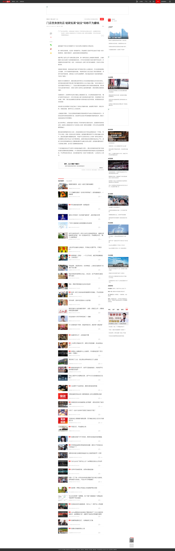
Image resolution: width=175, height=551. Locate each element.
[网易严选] (146, 1)
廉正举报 (111, 549)
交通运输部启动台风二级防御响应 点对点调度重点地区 (85, 394)
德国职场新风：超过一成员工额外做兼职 (81, 184)
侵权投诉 (115, 549)
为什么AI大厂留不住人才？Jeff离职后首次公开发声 (86, 461)
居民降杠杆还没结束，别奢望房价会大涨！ (118, 43)
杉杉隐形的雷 (111, 142)
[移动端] (137, 1)
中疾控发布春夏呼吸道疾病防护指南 (116, 335)
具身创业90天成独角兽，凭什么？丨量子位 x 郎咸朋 (87, 504)
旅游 (118, 309)
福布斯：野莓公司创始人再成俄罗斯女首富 (84, 488)
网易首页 (13, 1)
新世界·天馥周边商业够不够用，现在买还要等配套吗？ (75, 166)
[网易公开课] (141, 1)
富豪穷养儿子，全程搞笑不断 (80, 335)
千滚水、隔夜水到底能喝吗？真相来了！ (117, 329)
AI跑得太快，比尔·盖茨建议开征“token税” (117, 146)
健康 (127, 309)
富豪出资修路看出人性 (78, 528)
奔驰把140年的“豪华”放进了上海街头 (116, 273)
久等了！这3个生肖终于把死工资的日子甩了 (82, 410)
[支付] (150, 1)
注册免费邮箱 (163, 1)
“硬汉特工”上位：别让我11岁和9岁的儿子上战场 (83, 359)
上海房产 (110, 27)
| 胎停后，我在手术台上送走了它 (117, 288)
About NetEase (73, 549)
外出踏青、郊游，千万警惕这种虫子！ (117, 326)
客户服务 (90, 549)
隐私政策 (94, 549)
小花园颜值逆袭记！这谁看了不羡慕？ (117, 49)
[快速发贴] (51, 33)
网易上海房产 (53, 19)
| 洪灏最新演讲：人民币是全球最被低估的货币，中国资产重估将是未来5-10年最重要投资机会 (117, 300)
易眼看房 (101, 167)
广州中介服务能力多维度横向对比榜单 (80, 223)
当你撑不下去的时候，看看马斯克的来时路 (84, 386)
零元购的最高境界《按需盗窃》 (80, 204)
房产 (114, 309)
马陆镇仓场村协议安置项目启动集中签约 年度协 (118, 46)
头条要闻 (110, 77)
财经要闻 (110, 129)
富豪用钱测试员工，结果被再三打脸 (82, 520)
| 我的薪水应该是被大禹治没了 (116, 291)
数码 (122, 309)
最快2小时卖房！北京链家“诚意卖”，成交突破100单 (84, 215)
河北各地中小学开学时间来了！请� (80, 316)
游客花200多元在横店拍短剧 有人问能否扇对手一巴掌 (85, 453)
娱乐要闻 (110, 193)
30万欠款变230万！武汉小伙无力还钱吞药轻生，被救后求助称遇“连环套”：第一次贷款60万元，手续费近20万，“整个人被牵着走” (86, 235)
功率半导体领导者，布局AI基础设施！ (82, 469)
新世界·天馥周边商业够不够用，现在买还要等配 (118, 40)
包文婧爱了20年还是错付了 (114, 207)
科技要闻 (110, 223)
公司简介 (78, 549)
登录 (158, 1)
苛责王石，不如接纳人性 (78, 426)
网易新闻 (113, 19)
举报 (103, 26)
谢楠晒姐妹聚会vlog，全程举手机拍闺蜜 (117, 214)
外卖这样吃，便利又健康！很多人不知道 (117, 332)
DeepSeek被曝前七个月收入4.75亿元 (117, 245)
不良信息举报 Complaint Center (103, 549)
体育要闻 (110, 158)
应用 (17, 1)
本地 (109, 309)
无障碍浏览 (22, 1)
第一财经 (61, 26)
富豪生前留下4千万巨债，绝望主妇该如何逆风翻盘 (86, 437)
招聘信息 (86, 549)
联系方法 (82, 549)
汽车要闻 (110, 255)
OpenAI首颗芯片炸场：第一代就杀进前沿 (117, 248)
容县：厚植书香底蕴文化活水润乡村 (80, 284)
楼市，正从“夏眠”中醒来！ (72, 164)
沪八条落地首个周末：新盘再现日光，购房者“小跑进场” (85, 325)
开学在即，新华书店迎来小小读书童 (80, 300)
